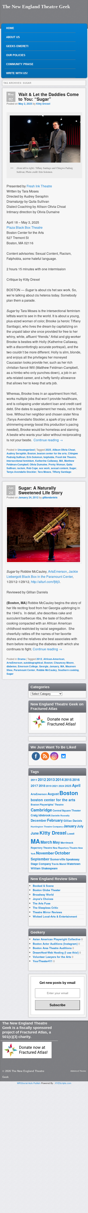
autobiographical (33, 662)
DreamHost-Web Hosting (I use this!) (56, 952)
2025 (48, 449)
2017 (34, 785)
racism (21, 468)
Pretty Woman (57, 464)
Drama (22, 659)
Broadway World (43, 894)
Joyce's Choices (43, 899)
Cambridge (41, 810)
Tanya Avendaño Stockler (21, 472)
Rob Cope (32, 468)
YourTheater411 (42, 961)
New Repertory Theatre (65, 847)
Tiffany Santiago (61, 472)
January (54, 666)
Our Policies (15, 55)
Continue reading (48, 440)
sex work (44, 468)
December (38, 820)
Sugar (72, 468)
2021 (55, 786)
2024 (61, 786)
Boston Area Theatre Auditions (52, 948)
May (56, 842)
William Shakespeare (44, 868)
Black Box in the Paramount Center (47, 576)
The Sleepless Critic (45, 908)
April (76, 785)
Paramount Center (24, 670)
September (40, 859)
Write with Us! (17, 73)
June (35, 833)
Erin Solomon (34, 457)
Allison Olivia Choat (63, 449)
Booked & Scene (43, 886)
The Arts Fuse (41, 903)
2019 (49, 786)
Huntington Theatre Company (47, 826)
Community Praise (19, 64)
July (80, 826)
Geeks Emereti (17, 46)
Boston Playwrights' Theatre (47, 804)
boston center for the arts (52, 453)
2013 (51, 779)
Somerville (57, 859)
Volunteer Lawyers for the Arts (52, 957)
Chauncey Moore (64, 662)
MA (61, 461)
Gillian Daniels (72, 821)
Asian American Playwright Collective (56, 939)
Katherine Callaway (46, 461)
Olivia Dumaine (38, 464)
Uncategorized (26, 449)
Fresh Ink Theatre (65, 457)
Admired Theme (78, 1070)
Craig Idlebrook (41, 815)
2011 (34, 780)
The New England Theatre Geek (36, 6)
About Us (13, 37)
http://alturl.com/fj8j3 (45, 581)
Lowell (70, 833)
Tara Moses (44, 472)
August (53, 793)
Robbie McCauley (46, 670)
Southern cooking (68, 670)
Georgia (43, 666)
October (62, 853)
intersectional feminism (20, 461)
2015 (68, 779)
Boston (31, 453)
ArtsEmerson (57, 571)
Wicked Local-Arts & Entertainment (55, 916)
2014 (59, 779)
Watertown (73, 864)
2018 (42, 785)
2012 (39, 659)
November (45, 853)
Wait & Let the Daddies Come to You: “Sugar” (48, 96)
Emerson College (28, 666)
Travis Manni (59, 864)
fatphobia (48, 457)
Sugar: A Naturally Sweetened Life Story (40, 490)
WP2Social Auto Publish (29, 1083)
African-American (53, 659)
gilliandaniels (50, 497)
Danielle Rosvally (60, 815)
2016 (76, 779)
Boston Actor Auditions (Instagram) (55, 944)
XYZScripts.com (63, 1083)
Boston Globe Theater (46, 890)
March (46, 842)
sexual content (59, 468)
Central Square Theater (67, 810)
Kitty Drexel (43, 103)
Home (10, 28)
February (55, 820)
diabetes (12, 666)
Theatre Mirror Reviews (47, 912)
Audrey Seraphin (16, 453)
